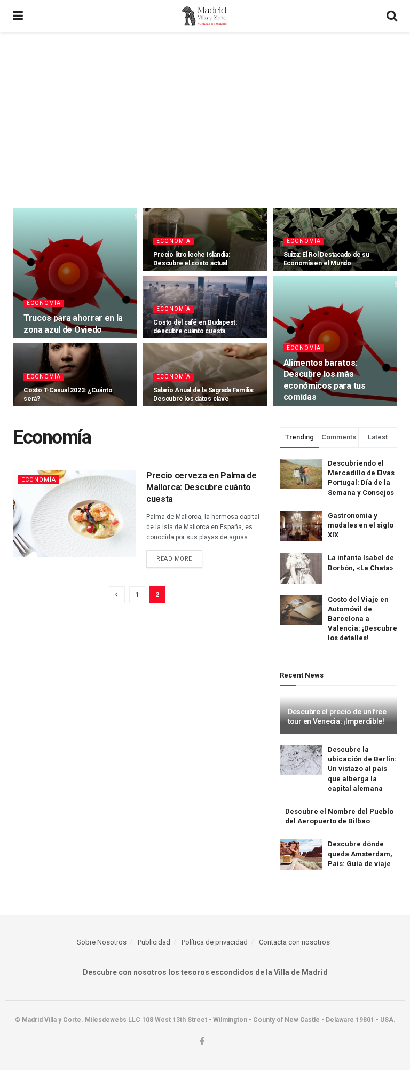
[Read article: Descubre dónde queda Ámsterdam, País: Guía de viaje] (301, 854)
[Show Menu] (18, 16)
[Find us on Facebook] (202, 1042)
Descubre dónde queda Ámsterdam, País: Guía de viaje (360, 853)
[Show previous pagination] (117, 594)
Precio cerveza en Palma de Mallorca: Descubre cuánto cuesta (201, 487)
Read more (179, 558)
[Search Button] (392, 16)
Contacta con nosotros (294, 942)
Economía (44, 303)
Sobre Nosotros (102, 942)
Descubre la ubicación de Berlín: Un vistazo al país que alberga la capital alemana (362, 768)
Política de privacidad (215, 942)
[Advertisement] (205, 112)
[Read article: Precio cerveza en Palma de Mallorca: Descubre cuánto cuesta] (74, 513)
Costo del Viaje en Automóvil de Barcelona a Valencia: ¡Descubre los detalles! (362, 618)
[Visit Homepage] (205, 16)
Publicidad (154, 942)
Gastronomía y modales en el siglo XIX (360, 525)
